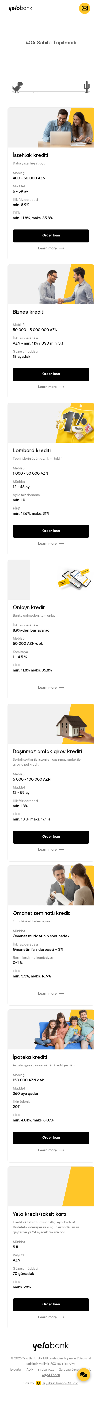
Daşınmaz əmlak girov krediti (47, 751)
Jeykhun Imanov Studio (60, 1384)
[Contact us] (83, 1374)
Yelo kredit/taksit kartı (39, 1214)
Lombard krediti (32, 450)
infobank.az (46, 1370)
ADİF (30, 1370)
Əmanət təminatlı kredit (41, 913)
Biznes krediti (28, 312)
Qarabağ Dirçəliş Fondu (75, 1370)
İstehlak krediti (30, 155)
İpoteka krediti (30, 1057)
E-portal (16, 1370)
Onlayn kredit (29, 607)
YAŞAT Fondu (51, 1375)
